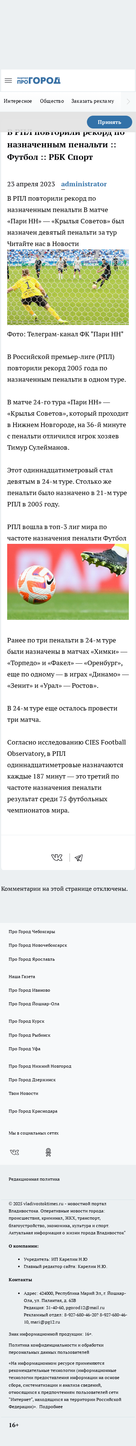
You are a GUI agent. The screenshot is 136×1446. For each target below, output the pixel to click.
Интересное (18, 101)
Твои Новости (23, 1093)
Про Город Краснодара (33, 1111)
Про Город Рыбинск (29, 1035)
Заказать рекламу (92, 101)
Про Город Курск (26, 1021)
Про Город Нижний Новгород (40, 1066)
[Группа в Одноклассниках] (48, 1152)
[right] (128, 101)
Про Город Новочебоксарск (38, 945)
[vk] (57, 857)
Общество (52, 101)
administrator (84, 184)
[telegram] (81, 857)
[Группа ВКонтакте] (14, 1152)
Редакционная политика (34, 1179)
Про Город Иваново (29, 990)
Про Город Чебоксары (32, 931)
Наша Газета (22, 976)
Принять (109, 122)
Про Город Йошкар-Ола (34, 1003)
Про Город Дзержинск (32, 1079)
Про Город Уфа (24, 1048)
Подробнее (51, 1406)
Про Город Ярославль (32, 959)
